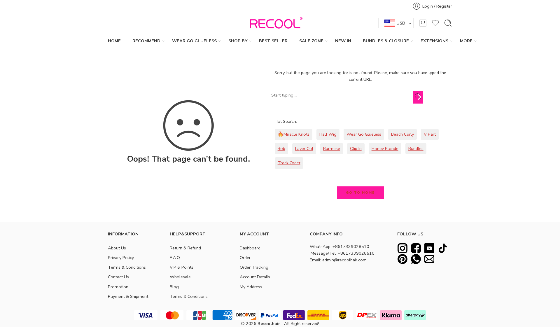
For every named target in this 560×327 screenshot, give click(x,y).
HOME (114, 41)
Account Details (255, 277)
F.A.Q (175, 257)
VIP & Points (181, 267)
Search (419, 97)
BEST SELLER (273, 41)
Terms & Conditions (127, 267)
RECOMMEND (146, 41)
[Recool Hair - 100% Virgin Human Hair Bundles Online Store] (274, 23)
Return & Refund (185, 248)
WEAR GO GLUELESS (194, 41)
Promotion (118, 287)
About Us (117, 248)
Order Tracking (254, 267)
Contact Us (118, 277)
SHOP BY (237, 41)
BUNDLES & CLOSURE (386, 41)
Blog (174, 287)
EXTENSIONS (434, 41)
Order (245, 257)
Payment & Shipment (128, 296)
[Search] (448, 23)
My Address (251, 287)
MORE (466, 41)
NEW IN (343, 41)
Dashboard (250, 248)
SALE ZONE (311, 41)
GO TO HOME (360, 192)
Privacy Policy (121, 257)
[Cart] (423, 23)
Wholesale (180, 277)
